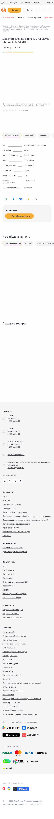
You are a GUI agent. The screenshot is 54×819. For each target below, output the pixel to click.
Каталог (15, 10)
